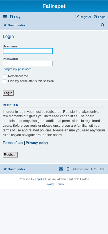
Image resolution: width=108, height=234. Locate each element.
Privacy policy (37, 143)
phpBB (39, 178)
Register (10, 155)
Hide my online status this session (30, 81)
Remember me (17, 76)
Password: (10, 58)
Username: (11, 46)
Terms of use (13, 143)
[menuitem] (14, 17)
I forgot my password (17, 69)
